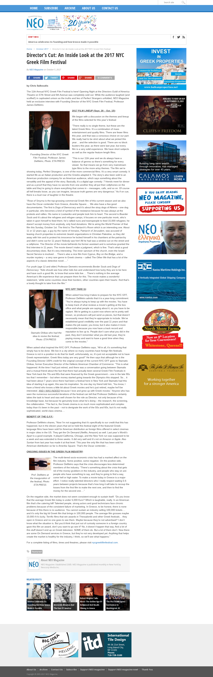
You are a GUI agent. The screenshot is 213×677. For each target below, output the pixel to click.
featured (37, 551)
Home (34, 8)
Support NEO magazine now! (123, 669)
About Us (88, 8)
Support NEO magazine (92, 669)
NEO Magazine (36, 70)
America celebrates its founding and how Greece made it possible (63, 42)
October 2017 (42, 49)
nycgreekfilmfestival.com (105, 542)
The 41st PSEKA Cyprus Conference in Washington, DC (115, 605)
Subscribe (51, 8)
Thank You (147, 669)
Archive (70, 8)
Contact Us (110, 8)
